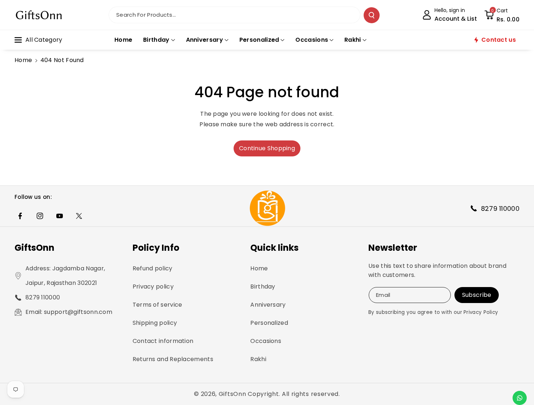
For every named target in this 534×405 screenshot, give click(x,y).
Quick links (274, 248)
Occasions (265, 341)
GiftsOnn (34, 248)
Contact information (163, 341)
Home (23, 60)
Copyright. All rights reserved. (294, 394)
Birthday (262, 286)
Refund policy (153, 268)
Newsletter (392, 248)
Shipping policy (155, 323)
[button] (501, 15)
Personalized (269, 323)
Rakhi (258, 359)
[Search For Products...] (372, 15)
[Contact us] (520, 398)
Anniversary (268, 304)
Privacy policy (153, 286)
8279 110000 (42, 297)
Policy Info (156, 248)
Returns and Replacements (173, 359)
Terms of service (157, 304)
